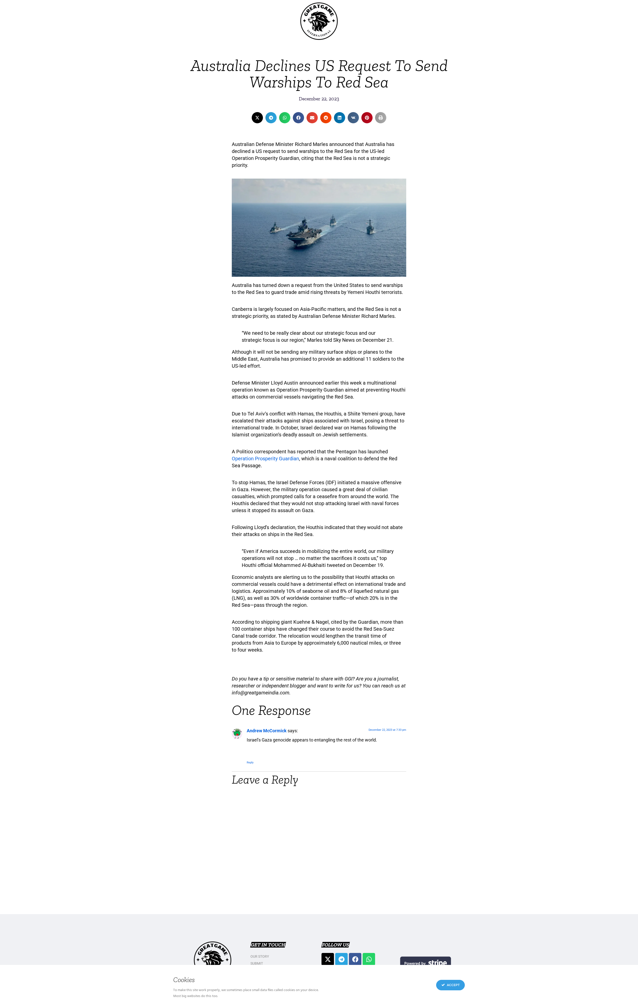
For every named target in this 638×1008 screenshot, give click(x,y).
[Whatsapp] (369, 959)
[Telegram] (341, 959)
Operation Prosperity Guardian (265, 459)
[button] (257, 117)
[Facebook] (355, 959)
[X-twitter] (327, 959)
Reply (250, 762)
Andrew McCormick (267, 730)
